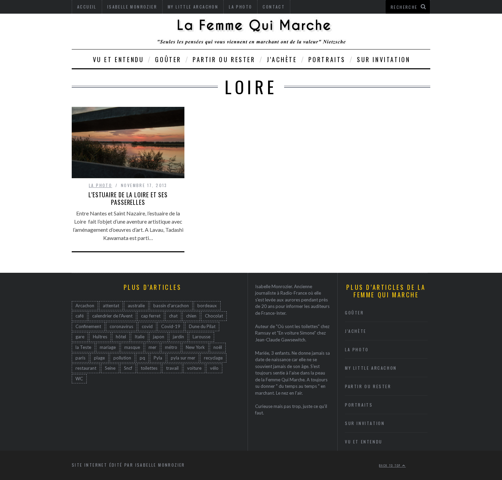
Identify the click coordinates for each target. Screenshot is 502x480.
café (79, 316)
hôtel (121, 336)
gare (79, 336)
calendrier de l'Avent (112, 316)
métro (171, 347)
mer (152, 347)
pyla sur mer (183, 358)
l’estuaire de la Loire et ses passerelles (128, 198)
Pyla (158, 358)
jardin (178, 336)
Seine (110, 368)
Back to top (390, 465)
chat (173, 316)
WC (79, 378)
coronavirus (121, 326)
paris (80, 358)
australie (136, 305)
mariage (108, 347)
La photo (100, 185)
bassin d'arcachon (171, 305)
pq (142, 358)
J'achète (355, 331)
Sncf (128, 368)
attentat (111, 305)
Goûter (168, 59)
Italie (139, 336)
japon (158, 336)
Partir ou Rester (224, 59)
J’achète (282, 59)
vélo (214, 368)
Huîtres (100, 336)
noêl (217, 347)
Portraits (327, 59)
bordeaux (207, 305)
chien (191, 316)
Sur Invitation (383, 59)
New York (195, 347)
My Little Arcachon (371, 368)
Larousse (201, 336)
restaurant (85, 368)
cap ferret (151, 316)
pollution (122, 358)
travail (172, 368)
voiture (194, 368)
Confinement (88, 326)
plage (99, 358)
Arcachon (84, 305)
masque (132, 347)
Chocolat (214, 316)
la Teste (83, 347)
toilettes (149, 368)
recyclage (213, 358)
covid (147, 326)
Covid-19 (170, 326)
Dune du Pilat (202, 326)
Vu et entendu (118, 59)
